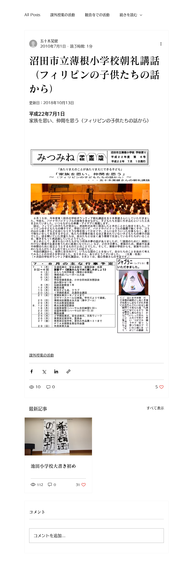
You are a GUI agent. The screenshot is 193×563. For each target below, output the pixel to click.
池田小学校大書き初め (53, 466)
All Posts (32, 15)
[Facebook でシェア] (31, 371)
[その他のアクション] (161, 44)
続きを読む (128, 15)
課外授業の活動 (62, 15)
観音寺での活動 (97, 15)
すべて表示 (155, 408)
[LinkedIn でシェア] (56, 371)
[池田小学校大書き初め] (58, 436)
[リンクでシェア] (68, 371)
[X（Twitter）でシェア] (43, 371)
